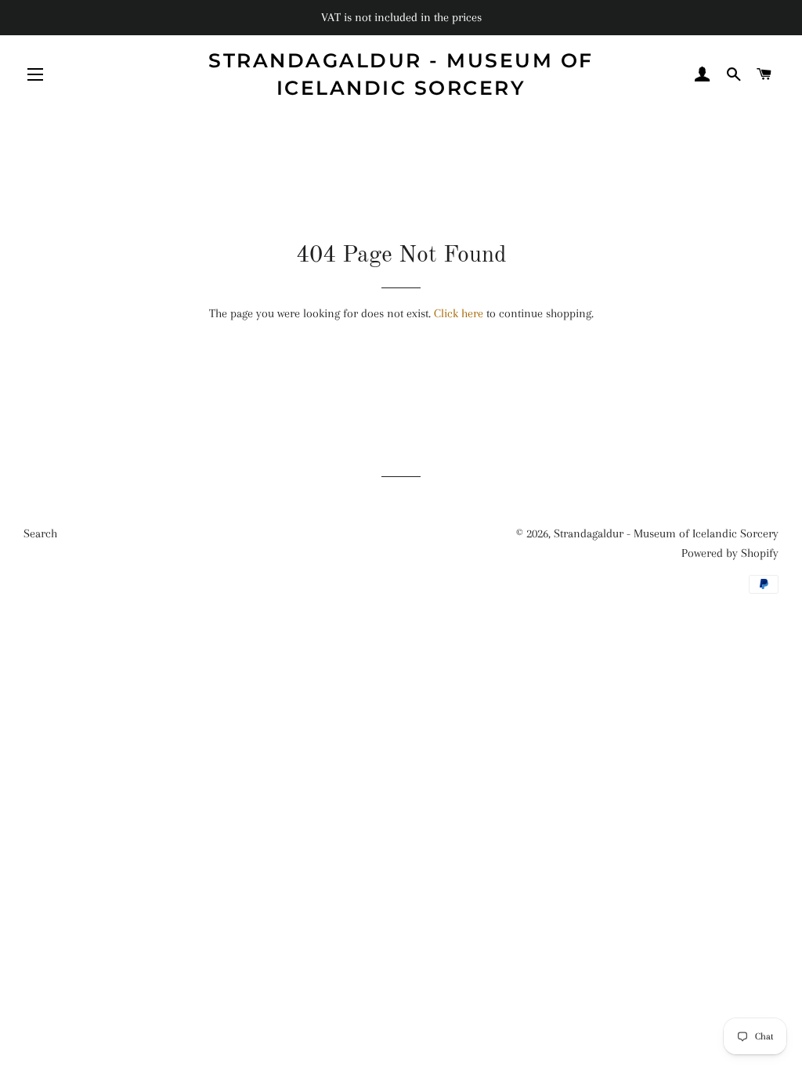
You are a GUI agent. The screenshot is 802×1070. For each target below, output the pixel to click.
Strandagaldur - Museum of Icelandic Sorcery (401, 74)
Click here (458, 313)
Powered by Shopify (730, 553)
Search (40, 533)
